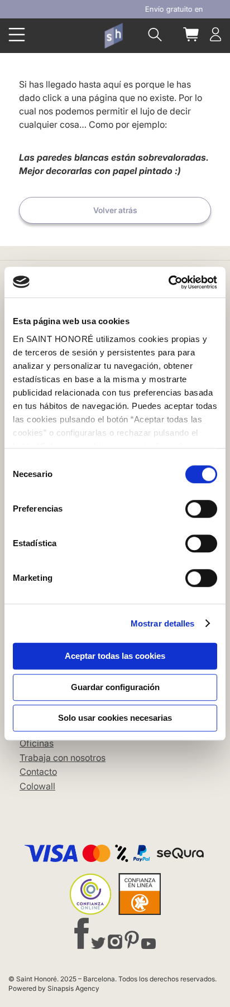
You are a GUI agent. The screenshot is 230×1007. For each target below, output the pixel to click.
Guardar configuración (115, 687)
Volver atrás (115, 210)
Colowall (37, 786)
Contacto (38, 771)
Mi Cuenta (215, 34)
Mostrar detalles (163, 623)
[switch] (201, 510)
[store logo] (113, 35)
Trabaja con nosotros (63, 757)
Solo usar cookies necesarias (115, 717)
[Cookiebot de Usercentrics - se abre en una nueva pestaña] (168, 282)
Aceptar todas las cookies (115, 656)
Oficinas (37, 743)
